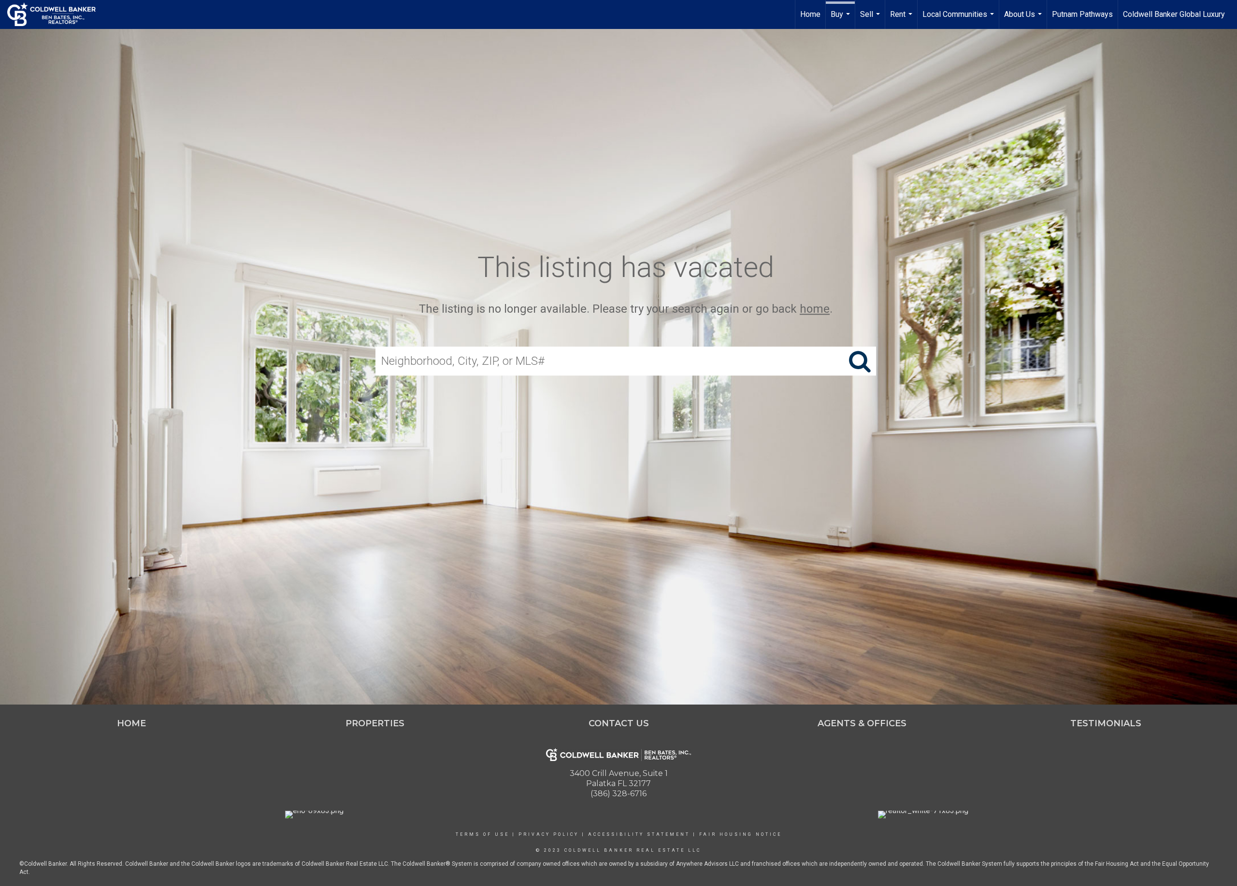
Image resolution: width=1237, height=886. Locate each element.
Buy (841, 19)
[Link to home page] (56, 14)
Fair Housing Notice (740, 834)
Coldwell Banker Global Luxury (1174, 14)
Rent (902, 19)
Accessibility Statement (639, 834)
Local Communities (959, 19)
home (815, 309)
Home (810, 14)
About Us (1024, 19)
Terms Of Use (482, 834)
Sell (871, 19)
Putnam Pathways (1082, 14)
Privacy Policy (548, 834)
